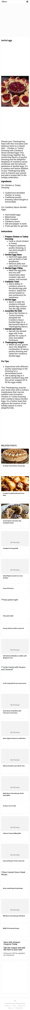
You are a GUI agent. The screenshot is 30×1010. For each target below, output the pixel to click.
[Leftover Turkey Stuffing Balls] (15, 823)
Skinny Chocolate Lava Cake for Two (14, 766)
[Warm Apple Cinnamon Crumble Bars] (15, 728)
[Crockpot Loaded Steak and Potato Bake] (15, 483)
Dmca (14, 1005)
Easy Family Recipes (10, 1003)
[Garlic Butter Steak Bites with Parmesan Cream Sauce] (15, 701)
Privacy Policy (19, 1008)
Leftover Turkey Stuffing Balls (12, 833)
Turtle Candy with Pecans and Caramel (14, 683)
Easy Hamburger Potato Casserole (13, 861)
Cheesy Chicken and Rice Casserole (13, 628)
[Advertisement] (15, 21)
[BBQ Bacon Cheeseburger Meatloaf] (15, 906)
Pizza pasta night (8, 616)
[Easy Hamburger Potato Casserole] (15, 851)
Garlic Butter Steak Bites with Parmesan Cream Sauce (12, 712)
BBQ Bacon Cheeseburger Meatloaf (14, 916)
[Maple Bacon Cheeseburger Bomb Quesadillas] (15, 783)
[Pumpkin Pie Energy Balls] (15, 538)
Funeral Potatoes (8, 588)
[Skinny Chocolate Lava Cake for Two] (15, 756)
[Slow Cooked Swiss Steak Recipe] (15, 878)
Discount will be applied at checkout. (14, 954)
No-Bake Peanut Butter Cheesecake (14, 466)
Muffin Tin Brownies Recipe (11, 928)
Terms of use (21, 1005)
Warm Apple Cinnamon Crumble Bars (14, 738)
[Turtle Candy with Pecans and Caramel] (15, 673)
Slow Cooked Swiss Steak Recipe (13, 888)
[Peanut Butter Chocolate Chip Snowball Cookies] (15, 511)
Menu (4, 1)
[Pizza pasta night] (15, 606)
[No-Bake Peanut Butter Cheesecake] (15, 456)
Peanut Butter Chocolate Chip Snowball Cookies (12, 522)
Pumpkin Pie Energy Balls (10, 548)
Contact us (7, 1005)
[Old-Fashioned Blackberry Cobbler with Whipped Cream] (15, 646)
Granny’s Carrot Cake (9, 806)
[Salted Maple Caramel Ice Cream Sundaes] (15, 566)
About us (10, 1008)
